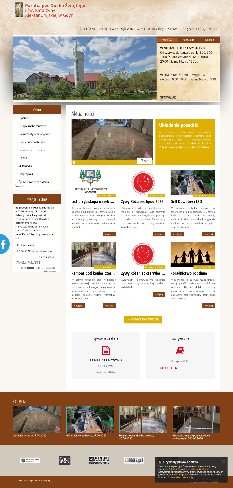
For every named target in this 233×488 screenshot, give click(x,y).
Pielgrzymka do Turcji (194, 28)
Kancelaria (188, 39)
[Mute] (43, 268)
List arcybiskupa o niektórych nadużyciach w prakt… (115, 201)
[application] (35, 268)
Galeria (141, 28)
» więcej (109, 234)
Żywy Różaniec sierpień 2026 (182, 128)
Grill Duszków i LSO (186, 201)
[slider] (51, 267)
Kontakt (213, 28)
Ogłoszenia (127, 28)
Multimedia (25, 166)
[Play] (17, 268)
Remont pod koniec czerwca (95, 273)
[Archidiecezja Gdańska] (30, 460)
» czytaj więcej (46, 257)
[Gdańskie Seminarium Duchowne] (99, 460)
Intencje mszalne (108, 28)
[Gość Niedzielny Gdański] (65, 460)
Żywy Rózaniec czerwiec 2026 (145, 273)
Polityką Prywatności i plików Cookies (188, 469)
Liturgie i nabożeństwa (32, 126)
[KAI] (134, 460)
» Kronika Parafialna (143, 319)
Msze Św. (167, 39)
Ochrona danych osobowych (163, 28)
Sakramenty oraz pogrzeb (34, 134)
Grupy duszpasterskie (32, 142)
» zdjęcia (177, 234)
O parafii (24, 118)
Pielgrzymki (26, 174)
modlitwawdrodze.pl (50, 271)
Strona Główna (88, 28)
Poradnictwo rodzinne (32, 150)
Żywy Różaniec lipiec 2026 (142, 201)
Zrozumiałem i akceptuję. (180, 477)
